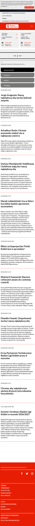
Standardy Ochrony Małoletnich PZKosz (15, 21)
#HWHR (4, 18)
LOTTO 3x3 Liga (6, 15)
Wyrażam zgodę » (29, 7)
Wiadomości (9, 70)
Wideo (6, 80)
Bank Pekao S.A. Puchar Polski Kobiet (13, 13)
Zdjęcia (7, 75)
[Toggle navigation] (31, 26)
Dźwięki (7, 85)
